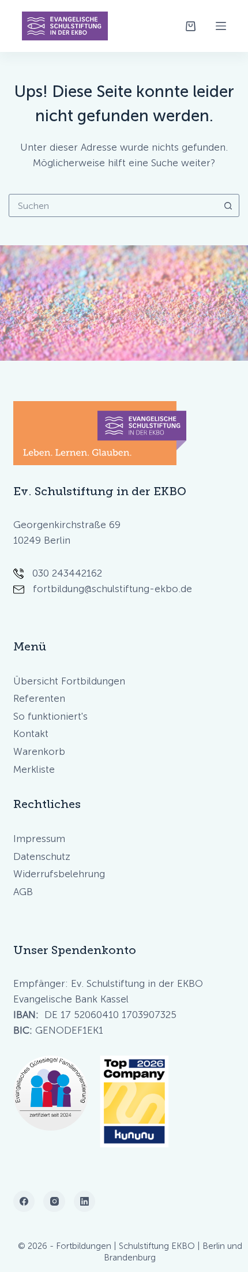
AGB (23, 891)
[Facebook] (24, 1202)
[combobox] (113, 205)
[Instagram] (54, 1202)
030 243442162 (67, 573)
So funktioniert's (50, 716)
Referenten (39, 698)
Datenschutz (41, 856)
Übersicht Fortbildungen (69, 681)
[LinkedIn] (85, 1202)
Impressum (39, 838)
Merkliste (34, 769)
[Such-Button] (228, 205)
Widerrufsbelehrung (59, 874)
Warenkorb (39, 751)
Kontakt (30, 733)
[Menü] (221, 26)
